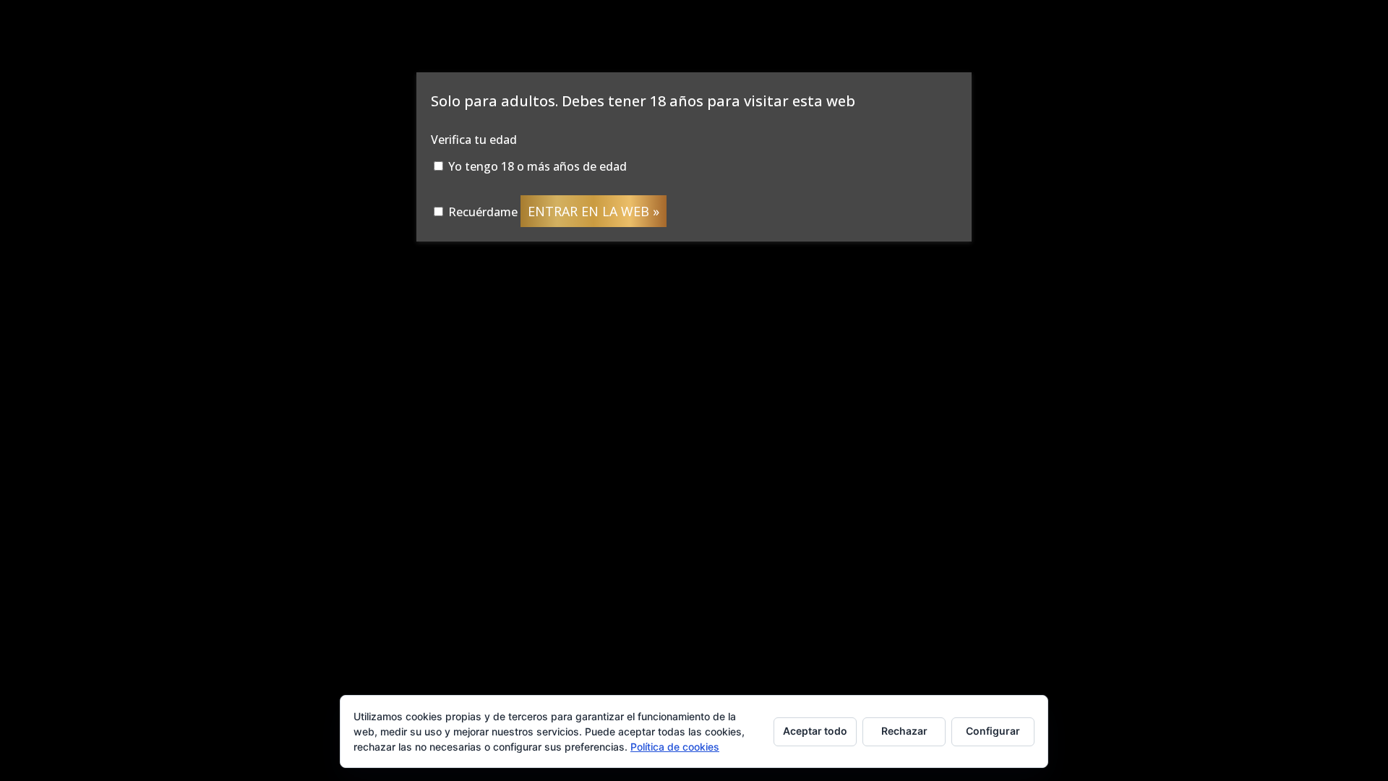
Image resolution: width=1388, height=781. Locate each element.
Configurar (993, 731)
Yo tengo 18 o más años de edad (536, 166)
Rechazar (904, 731)
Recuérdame (481, 212)
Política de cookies (674, 747)
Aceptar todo (815, 731)
